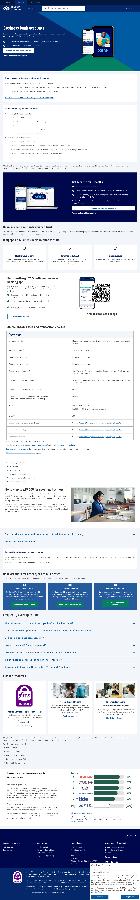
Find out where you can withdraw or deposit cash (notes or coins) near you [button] (45, 535)
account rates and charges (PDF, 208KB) (32, 445)
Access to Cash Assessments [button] (19, 543)
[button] (130, 8)
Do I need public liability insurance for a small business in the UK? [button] (40, 654)
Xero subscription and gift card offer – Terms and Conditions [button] (37, 668)
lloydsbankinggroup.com (67, 889)
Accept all (100, 897)
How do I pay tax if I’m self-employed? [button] (25, 646)
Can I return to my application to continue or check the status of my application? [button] (48, 632)
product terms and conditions (64, 445)
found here (78, 821)
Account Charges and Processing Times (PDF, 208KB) (100, 423)
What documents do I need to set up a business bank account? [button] (38, 624)
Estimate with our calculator (17, 449)
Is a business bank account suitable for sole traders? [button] (33, 661)
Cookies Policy (96, 892)
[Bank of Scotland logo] (12, 8)
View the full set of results (81, 813)
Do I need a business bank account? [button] (24, 639)
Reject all (130, 897)
